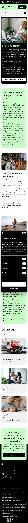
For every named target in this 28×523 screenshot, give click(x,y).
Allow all (14, 283)
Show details (20, 279)
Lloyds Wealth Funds (19, 2)
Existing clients (12, 2)
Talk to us (26, 2)
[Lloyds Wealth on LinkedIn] (2, 464)
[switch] (24, 263)
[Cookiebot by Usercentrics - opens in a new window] (20, 233)
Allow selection (14, 288)
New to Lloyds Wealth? (5, 2)
